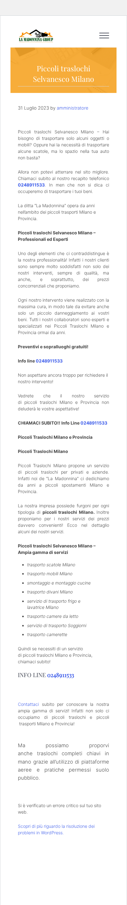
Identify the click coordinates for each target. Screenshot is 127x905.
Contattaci (28, 704)
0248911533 (31, 184)
